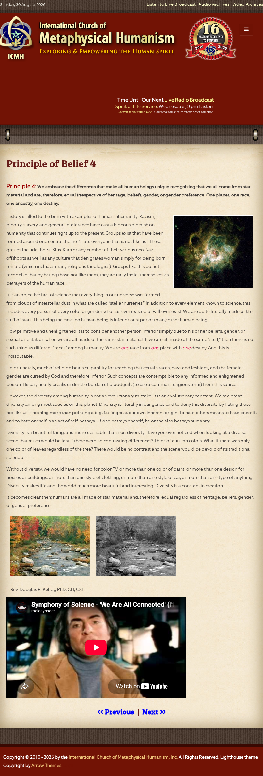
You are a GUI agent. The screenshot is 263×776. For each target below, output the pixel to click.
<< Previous (116, 711)
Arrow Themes (46, 765)
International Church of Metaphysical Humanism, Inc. (123, 757)
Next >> (154, 711)
